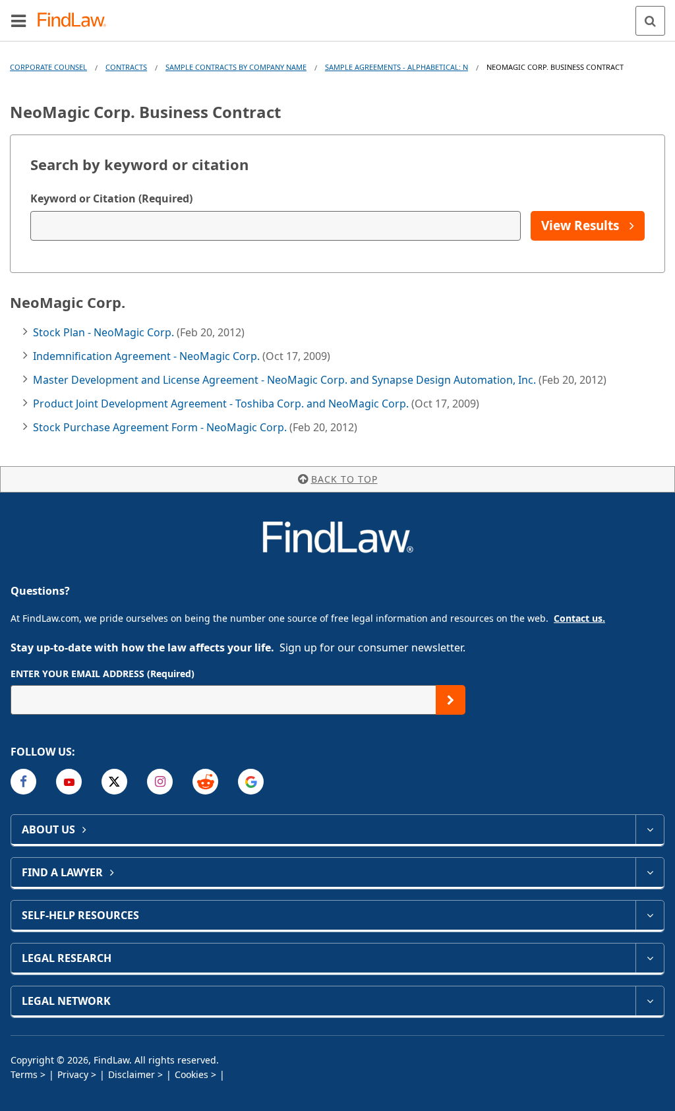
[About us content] (649, 829)
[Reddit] (205, 782)
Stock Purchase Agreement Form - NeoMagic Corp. (161, 427)
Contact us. (579, 618)
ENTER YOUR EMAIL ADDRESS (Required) (102, 673)
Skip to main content (338, 15)
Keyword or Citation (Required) (111, 198)
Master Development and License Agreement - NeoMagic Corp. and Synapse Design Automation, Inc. (286, 380)
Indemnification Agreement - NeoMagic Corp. (147, 356)
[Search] (650, 21)
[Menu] (18, 20)
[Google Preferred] (251, 782)
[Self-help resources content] (649, 915)
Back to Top (344, 479)
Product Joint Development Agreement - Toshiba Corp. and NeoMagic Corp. (222, 403)
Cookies (191, 1074)
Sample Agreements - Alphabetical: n (396, 67)
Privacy (72, 1074)
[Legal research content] (649, 958)
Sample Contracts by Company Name (236, 67)
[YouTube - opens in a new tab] (69, 782)
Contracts (126, 67)
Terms (24, 1074)
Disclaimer (131, 1074)
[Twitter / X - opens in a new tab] (114, 782)
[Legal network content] (649, 1000)
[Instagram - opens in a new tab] (160, 782)
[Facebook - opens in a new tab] (23, 782)
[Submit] (450, 700)
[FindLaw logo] (76, 21)
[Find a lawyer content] (649, 872)
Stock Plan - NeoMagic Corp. (105, 332)
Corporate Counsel (48, 67)
